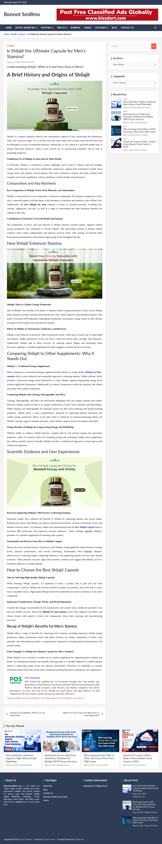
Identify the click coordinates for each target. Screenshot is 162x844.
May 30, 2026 (128, 123)
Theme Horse (49, 839)
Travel (87, 27)
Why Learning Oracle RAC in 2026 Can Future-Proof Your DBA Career (99, 758)
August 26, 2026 (129, 107)
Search (153, 46)
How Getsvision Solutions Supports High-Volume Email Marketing (21, 758)
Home (9, 27)
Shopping (46, 27)
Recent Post (119, 94)
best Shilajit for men (36, 698)
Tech (125, 126)
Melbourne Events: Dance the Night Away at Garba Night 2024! (81, 714)
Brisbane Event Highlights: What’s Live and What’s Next (27, 714)
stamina (11, 376)
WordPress (79, 839)
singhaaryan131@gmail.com (95, 786)
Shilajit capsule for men (54, 698)
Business (75, 27)
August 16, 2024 (13, 62)
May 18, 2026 (128, 135)
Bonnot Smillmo (22, 14)
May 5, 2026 (128, 150)
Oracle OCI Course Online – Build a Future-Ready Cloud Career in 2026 (139, 144)
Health (61, 27)
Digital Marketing (25, 27)
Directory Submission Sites (55, 797)
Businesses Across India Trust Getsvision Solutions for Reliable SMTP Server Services (138, 117)
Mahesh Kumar (144, 107)
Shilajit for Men (93, 372)
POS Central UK (28, 62)
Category (100, 27)
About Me (47, 786)
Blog (114, 27)
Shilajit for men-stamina (74, 698)
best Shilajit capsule (84, 527)
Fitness (10, 46)
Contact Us (127, 27)
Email (125, 99)
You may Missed (15, 726)
